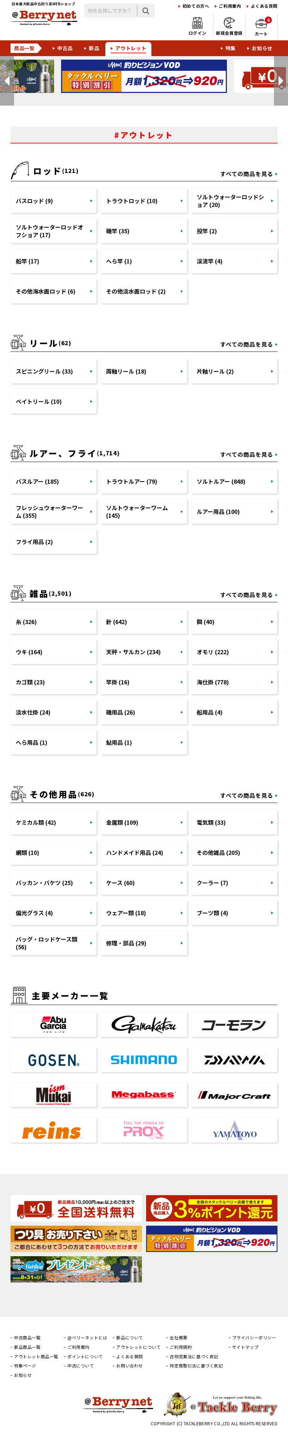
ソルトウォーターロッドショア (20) (230, 201)
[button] (7, 81)
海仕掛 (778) (213, 682)
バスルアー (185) (37, 481)
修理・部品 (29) (126, 943)
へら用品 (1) (31, 742)
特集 (230, 48)
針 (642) (116, 621)
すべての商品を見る (246, 173)
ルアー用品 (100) (218, 511)
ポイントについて (85, 1356)
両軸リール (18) (126, 371)
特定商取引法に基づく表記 (196, 1365)
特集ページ (25, 1365)
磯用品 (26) (120, 712)
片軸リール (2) (215, 371)
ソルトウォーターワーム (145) (137, 511)
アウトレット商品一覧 (36, 1356)
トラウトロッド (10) (132, 200)
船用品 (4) (210, 712)
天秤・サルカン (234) (133, 652)
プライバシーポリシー (254, 1337)
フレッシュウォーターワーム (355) (49, 511)
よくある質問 (264, 6)
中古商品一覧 (27, 1337)
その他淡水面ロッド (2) (136, 291)
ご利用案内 (230, 6)
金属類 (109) (122, 822)
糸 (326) (26, 621)
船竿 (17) (27, 261)
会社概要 (178, 1337)
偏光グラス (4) (34, 913)
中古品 (65, 48)
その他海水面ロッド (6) (46, 291)
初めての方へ (196, 6)
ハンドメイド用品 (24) (134, 852)
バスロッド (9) (34, 200)
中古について (80, 1365)
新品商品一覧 (27, 1347)
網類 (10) (27, 852)
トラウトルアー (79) (131, 481)
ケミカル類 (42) (36, 822)
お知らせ (262, 48)
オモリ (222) (213, 652)
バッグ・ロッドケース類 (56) (46, 943)
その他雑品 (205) (218, 852)
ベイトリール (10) (39, 401)
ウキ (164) (29, 652)
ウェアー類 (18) (126, 913)
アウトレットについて (138, 1347)
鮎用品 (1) (119, 742)
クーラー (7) (212, 882)
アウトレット (130, 48)
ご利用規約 (181, 1347)
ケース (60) (120, 882)
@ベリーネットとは (87, 1337)
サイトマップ (245, 1347)
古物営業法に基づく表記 (194, 1356)
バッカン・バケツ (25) (44, 882)
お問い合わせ (129, 1365)
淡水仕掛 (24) (33, 712)
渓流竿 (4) (210, 261)
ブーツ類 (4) (212, 913)
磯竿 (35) (118, 231)
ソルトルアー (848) (221, 481)
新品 (94, 48)
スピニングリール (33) (44, 371)
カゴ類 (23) (30, 682)
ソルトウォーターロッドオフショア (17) (49, 231)
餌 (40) (206, 621)
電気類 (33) (211, 822)
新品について (129, 1337)
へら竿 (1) (119, 261)
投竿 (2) (207, 231)
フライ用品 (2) (34, 541)
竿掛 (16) (118, 682)
